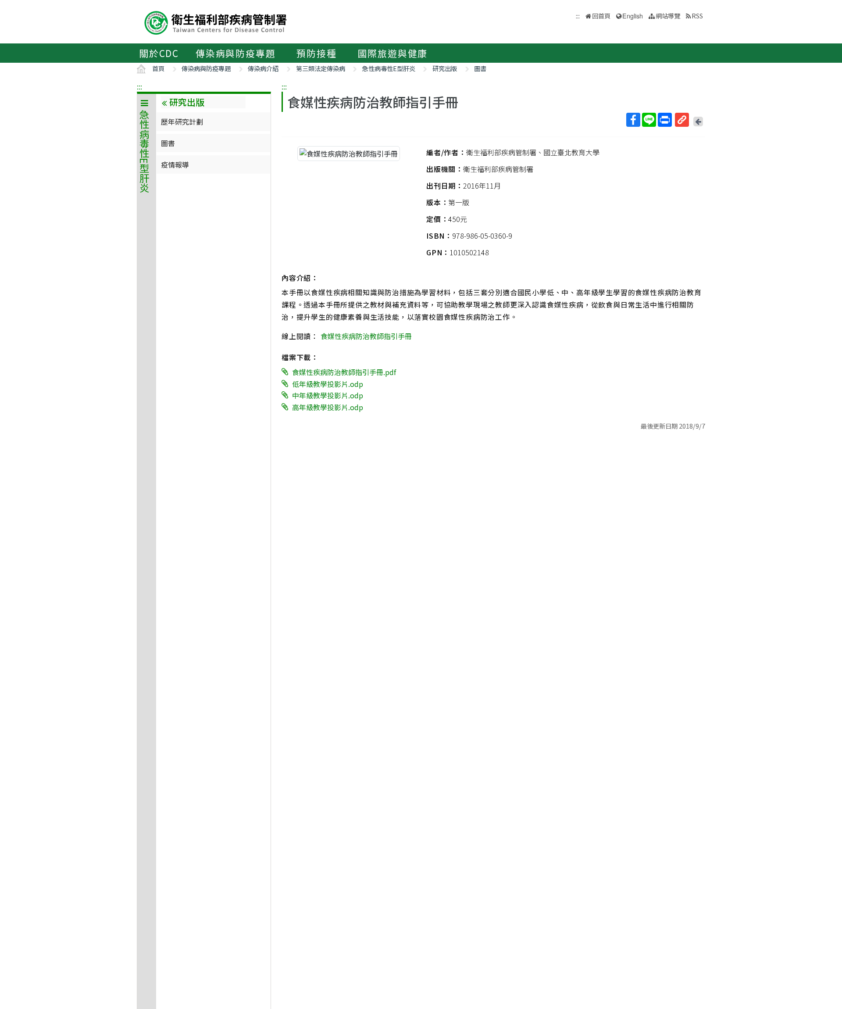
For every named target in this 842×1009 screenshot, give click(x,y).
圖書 (480, 68)
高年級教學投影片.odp (327, 407)
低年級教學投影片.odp (327, 383)
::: (139, 86)
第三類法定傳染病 (320, 68)
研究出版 (444, 68)
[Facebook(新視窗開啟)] (633, 120)
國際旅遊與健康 (393, 53)
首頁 (158, 68)
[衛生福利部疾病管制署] (216, 22)
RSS (697, 15)
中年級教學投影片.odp (327, 395)
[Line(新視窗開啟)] (649, 120)
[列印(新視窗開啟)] (665, 120)
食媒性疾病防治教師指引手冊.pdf (344, 372)
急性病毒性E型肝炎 (388, 68)
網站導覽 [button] (668, 15)
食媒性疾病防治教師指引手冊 (366, 336)
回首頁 (601, 15)
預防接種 (316, 53)
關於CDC (159, 53)
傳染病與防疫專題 (235, 53)
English (632, 15)
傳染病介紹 (263, 68)
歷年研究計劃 (182, 121)
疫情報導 (175, 164)
